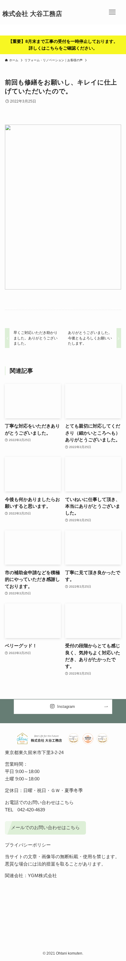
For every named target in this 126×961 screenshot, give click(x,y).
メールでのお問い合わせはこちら (45, 827)
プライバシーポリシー (28, 845)
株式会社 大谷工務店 (32, 14)
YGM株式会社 (42, 875)
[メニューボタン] (112, 12)
